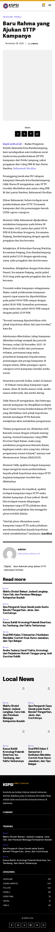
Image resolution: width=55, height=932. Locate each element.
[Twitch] (30, 925)
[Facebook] (18, 134)
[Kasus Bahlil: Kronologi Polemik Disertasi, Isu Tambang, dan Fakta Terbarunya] (15, 735)
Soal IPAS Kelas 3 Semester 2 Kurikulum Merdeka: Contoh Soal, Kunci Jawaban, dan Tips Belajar (26, 638)
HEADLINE (8, 17)
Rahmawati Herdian (24, 168)
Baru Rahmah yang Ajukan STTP (30, 566)
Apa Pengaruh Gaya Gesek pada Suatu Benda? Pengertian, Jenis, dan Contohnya (26, 610)
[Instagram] (18, 925)
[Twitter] (24, 134)
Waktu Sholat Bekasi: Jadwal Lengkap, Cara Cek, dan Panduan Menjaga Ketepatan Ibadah (25, 594)
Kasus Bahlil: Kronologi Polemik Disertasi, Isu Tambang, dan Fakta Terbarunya (13, 755)
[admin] (9, 554)
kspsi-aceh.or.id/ (12, 143)
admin (34, 43)
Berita (5, 588)
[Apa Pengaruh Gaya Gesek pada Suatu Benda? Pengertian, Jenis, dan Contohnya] (40, 692)
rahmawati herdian (13, 569)
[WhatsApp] (37, 134)
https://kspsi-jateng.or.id (29, 553)
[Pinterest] (31, 134)
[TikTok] (24, 925)
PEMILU (18, 17)
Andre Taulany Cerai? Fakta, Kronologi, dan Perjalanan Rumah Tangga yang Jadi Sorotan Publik (27, 653)
